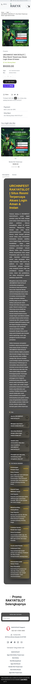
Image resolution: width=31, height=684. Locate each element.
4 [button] (17, 166)
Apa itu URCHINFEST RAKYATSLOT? (17, 417)
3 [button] (15, 166)
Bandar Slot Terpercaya (15, 162)
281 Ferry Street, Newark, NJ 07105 (20, 0)
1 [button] (12, 166)
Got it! (5, 681)
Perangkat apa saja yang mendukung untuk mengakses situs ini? (18, 457)
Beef (8, 12)
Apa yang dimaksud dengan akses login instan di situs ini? (16, 433)
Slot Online (15, 658)
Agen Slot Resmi (15, 664)
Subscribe (24, 618)
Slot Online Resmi (15, 669)
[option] (15, 148)
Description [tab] (5, 175)
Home (2, 12)
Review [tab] (14, 175)
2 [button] (13, 166)
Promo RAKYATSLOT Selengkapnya (15, 600)
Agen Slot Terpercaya (15, 672)
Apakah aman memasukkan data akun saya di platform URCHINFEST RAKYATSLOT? (17, 445)
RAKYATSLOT (15, 652)
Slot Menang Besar (15, 661)
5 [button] (18, 166)
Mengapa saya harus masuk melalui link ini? (17, 425)
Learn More (23, 679)
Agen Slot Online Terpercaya (15, 655)
